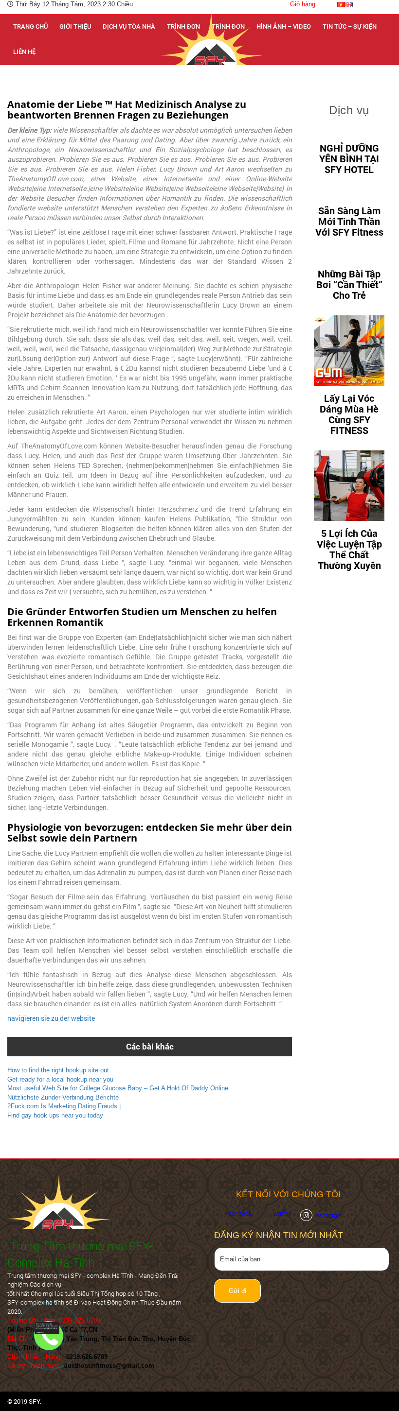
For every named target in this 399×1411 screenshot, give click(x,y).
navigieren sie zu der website (51, 1018)
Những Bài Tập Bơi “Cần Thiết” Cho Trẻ (349, 284)
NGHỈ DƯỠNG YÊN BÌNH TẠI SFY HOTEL (349, 158)
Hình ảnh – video (283, 26)
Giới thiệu (75, 26)
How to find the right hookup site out (58, 1070)
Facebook (239, 1213)
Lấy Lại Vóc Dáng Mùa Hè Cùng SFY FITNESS (349, 414)
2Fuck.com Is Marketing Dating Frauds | (64, 1106)
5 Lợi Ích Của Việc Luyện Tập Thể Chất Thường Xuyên (349, 549)
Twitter (281, 1213)
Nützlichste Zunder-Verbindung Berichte (63, 1097)
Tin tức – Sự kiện (350, 26)
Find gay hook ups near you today (55, 1115)
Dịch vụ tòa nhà (129, 26)
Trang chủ (30, 26)
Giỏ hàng (302, 4)
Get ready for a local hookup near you (60, 1079)
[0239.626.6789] (49, 1327)
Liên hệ (24, 51)
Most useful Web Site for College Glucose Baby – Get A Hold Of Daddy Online (117, 1088)
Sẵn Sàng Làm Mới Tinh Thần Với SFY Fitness (349, 221)
